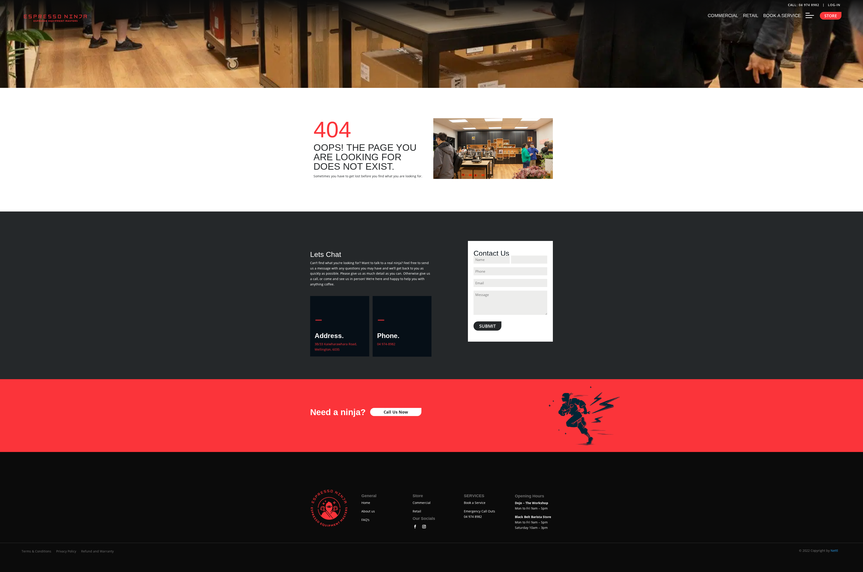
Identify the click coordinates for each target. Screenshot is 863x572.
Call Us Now (396, 412)
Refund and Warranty (97, 551)
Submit (487, 326)
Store (830, 15)
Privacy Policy (66, 551)
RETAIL (750, 16)
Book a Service (474, 503)
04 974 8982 (809, 5)
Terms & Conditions (36, 551)
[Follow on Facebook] (415, 526)
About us (368, 511)
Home (365, 503)
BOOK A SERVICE (782, 16)
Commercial (422, 503)
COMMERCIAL (723, 16)
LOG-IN (834, 5)
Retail (417, 511)
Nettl (834, 550)
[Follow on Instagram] (424, 526)
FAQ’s (365, 520)
